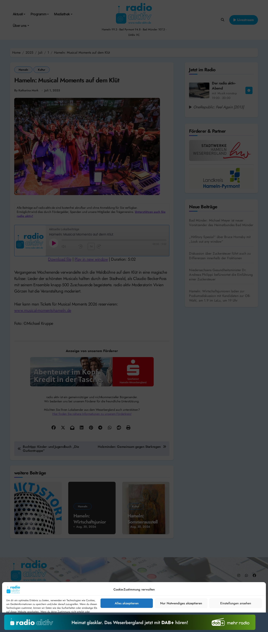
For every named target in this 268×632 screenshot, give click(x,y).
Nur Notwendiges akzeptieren (181, 603)
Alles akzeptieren (127, 603)
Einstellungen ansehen (235, 603)
